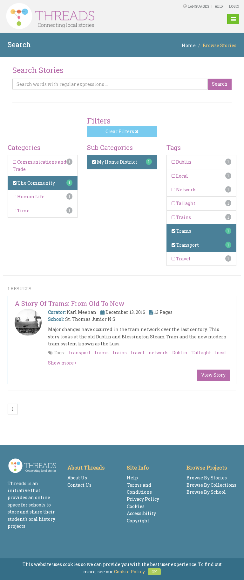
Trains (183, 217)
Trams (183, 231)
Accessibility (141, 513)
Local (181, 176)
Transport (187, 245)
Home (189, 45)
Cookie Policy (129, 572)
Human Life (30, 197)
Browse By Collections (211, 485)
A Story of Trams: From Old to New (70, 303)
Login (234, 6)
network (158, 353)
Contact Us (79, 485)
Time (23, 211)
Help (219, 6)
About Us (77, 478)
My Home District (116, 162)
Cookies (136, 506)
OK (154, 571)
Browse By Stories (206, 478)
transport (80, 353)
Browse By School (206, 492)
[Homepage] (77, 16)
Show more (61, 363)
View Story (213, 375)
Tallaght (185, 203)
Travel (183, 259)
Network (185, 190)
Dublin (183, 162)
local (220, 353)
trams (102, 353)
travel (138, 353)
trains (120, 353)
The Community (36, 183)
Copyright (138, 521)
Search (219, 84)
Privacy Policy (143, 499)
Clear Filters (120, 131)
